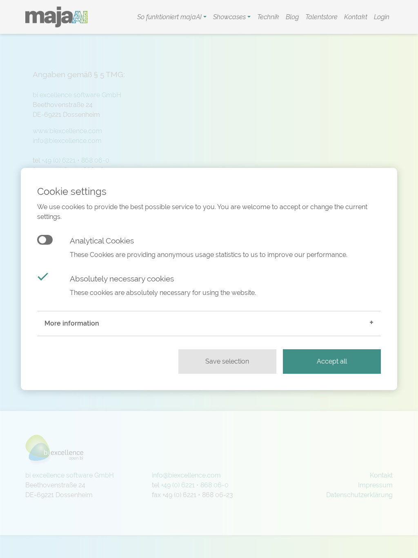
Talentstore (321, 17)
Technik (268, 17)
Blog (292, 17)
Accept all (332, 361)
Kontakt (355, 17)
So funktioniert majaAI (170, 17)
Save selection (227, 361)
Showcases (230, 17)
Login (381, 17)
